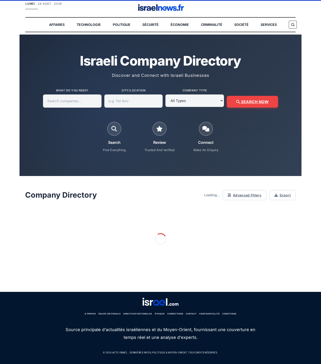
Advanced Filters (247, 195)
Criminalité (211, 25)
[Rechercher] (293, 25)
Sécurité (150, 25)
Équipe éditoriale (109, 314)
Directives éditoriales (137, 314)
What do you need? (72, 90)
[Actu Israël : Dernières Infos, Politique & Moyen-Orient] (160, 302)
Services (269, 25)
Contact (191, 314)
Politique (121, 25)
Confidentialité (209, 314)
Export (285, 195)
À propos (90, 314)
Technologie (89, 25)
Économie (180, 25)
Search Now (254, 101)
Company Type (195, 90)
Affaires (57, 25)
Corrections (175, 314)
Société (241, 25)
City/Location (133, 90)
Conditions (229, 314)
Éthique (160, 314)
